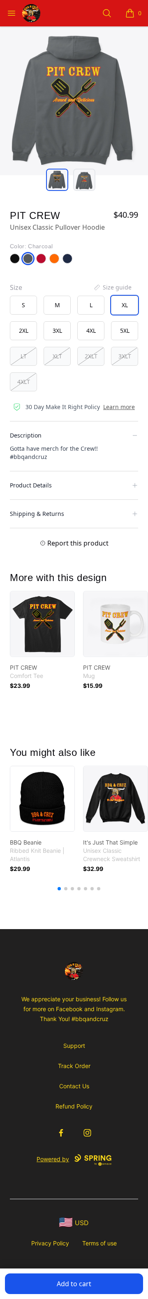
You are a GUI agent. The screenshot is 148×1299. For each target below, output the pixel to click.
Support (74, 1045)
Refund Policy (74, 1106)
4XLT (23, 382)
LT (24, 356)
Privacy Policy (50, 1243)
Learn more (119, 407)
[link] (42, 624)
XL (125, 305)
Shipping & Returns (37, 514)
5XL (125, 330)
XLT (57, 356)
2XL (23, 330)
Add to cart (74, 1283)
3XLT (124, 356)
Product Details (31, 485)
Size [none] (16, 287)
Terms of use (99, 1243)
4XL (91, 330)
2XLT (91, 356)
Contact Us (74, 1086)
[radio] (23, 305)
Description (26, 435)
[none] (112, 287)
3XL (57, 330)
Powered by (53, 1159)
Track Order (74, 1065)
